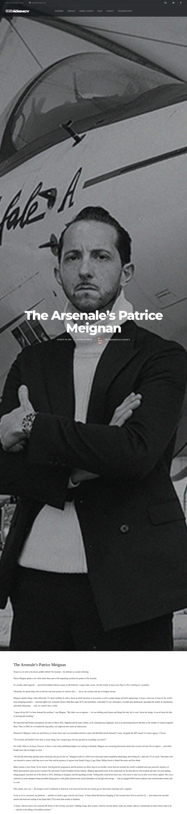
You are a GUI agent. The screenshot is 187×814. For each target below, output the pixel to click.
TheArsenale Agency (119, 340)
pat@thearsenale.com (39, 3)
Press (89, 339)
